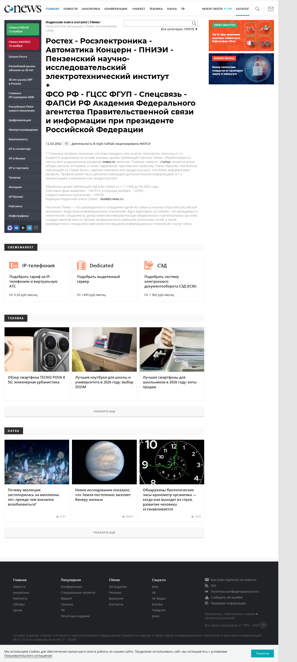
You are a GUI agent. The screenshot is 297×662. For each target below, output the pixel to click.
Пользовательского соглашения (28, 656)
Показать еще (104, 411)
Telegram (159, 610)
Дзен (155, 616)
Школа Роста (18, 57)
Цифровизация (20, 120)
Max (155, 587)
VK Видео (159, 598)
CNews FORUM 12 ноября (19, 29)
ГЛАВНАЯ (52, 8)
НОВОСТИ (70, 8)
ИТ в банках (17, 158)
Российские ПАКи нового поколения (22, 108)
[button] (257, 9)
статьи (165, 162)
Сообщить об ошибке (227, 597)
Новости (19, 587)
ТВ (183, 8)
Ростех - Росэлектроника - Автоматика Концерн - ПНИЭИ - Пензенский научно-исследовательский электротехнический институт (109, 58)
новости (109, 162)
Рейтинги (15, 206)
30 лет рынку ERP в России (20, 81)
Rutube (157, 604)
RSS (213, 585)
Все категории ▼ (179, 29)
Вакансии (116, 598)
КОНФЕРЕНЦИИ (115, 8)
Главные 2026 (21, 95)
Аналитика (91, 8)
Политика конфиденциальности (235, 591)
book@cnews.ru (111, 199)
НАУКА (172, 8)
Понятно (262, 653)
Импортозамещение (23, 130)
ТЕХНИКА (156, 8)
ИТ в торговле (18, 168)
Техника (67, 604)
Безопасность (18, 139)
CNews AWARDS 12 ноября (19, 44)
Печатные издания (75, 616)
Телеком (14, 177)
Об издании (118, 587)
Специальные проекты (78, 592)
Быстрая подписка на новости (233, 580)
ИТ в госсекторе (20, 149)
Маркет (66, 598)
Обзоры (19, 604)
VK (154, 592)
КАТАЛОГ (242, 8)
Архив (17, 610)
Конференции (71, 587)
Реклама (115, 592)
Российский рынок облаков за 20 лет (22, 68)
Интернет (15, 187)
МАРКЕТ (139, 8)
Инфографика (19, 216)
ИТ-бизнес (16, 197)
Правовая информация (228, 603)
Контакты (116, 604)
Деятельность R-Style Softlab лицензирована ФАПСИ (111, 144)
